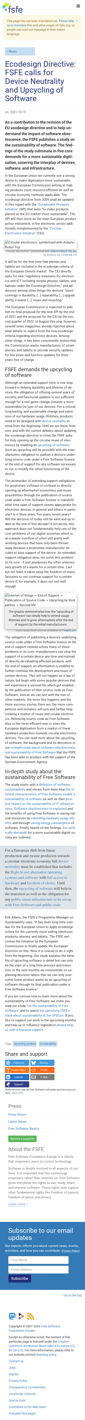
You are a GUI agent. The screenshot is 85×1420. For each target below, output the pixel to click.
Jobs (12, 1367)
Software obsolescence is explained (40, 809)
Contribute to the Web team (27, 1407)
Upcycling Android (25, 1043)
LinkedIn (18, 1077)
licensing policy (46, 1354)
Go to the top (73, 1295)
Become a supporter (22, 1138)
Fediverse (18, 1062)
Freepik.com (69, 630)
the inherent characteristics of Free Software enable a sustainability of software (40, 794)
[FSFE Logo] (12, 7)
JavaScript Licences (22, 1394)
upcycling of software (53, 445)
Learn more (16, 1204)
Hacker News (18, 1070)
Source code (17, 1400)
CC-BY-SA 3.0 (69, 255)
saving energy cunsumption (50, 823)
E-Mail (44, 1077)
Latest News (17, 1122)
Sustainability (48, 1043)
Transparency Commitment (27, 1387)
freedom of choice (41, 882)
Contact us (16, 1361)
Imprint (14, 1374)
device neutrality (54, 421)
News (13, 51)
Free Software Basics (23, 1129)
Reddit (44, 1070)
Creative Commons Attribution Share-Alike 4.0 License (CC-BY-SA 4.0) (42, 1346)
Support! (18, 1084)
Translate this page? (22, 1413)
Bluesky (44, 1062)
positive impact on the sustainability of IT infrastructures (40, 804)
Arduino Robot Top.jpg (63, 251)
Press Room (17, 1115)
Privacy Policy (18, 1381)
